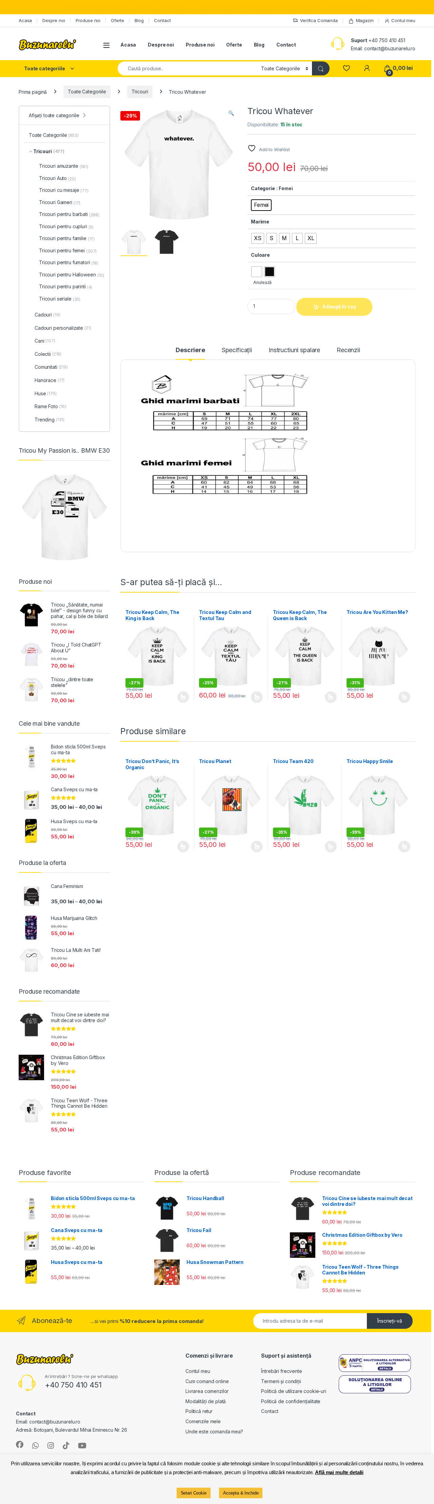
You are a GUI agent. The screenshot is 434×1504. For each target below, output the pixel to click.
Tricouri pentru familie (67, 238)
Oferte (117, 20)
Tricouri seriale (59, 299)
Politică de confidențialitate (290, 1401)
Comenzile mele (203, 1421)
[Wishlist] (346, 68)
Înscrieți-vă (389, 1321)
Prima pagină (33, 91)
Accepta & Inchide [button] (241, 1493)
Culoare (260, 255)
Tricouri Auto (57, 178)
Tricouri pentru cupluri (66, 226)
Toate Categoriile (87, 91)
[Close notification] (423, 7)
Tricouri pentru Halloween (71, 275)
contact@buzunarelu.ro (389, 48)
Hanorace (49, 380)
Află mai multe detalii (339, 1472)
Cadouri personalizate (63, 328)
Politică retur (199, 1411)
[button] (231, 113)
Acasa (25, 20)
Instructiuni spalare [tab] (294, 350)
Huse (46, 393)
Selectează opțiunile (176, 697)
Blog (139, 20)
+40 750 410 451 (387, 40)
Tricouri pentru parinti (65, 287)
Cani (45, 341)
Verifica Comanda (319, 20)
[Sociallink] (19, 1444)
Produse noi (88, 20)
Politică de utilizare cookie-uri (293, 1391)
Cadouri (47, 315)
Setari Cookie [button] (193, 1493)
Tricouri (140, 91)
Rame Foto (50, 406)
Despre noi (53, 20)
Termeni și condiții (281, 1381)
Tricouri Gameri (59, 202)
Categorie (263, 188)
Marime (260, 221)
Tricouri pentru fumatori (68, 262)
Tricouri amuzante (63, 166)
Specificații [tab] (237, 350)
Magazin (365, 20)
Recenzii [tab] (348, 350)
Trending (49, 419)
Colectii (48, 354)
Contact (162, 20)
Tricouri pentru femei (68, 251)
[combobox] (187, 68)
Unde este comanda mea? (214, 1431)
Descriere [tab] (190, 350)
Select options (254, 697)
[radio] (261, 205)
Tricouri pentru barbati (69, 214)
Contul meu (403, 20)
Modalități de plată (205, 1401)
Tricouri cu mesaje (63, 190)
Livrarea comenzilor (207, 1391)
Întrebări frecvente (281, 1371)
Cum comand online (207, 1381)
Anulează (262, 282)
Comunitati (51, 367)
